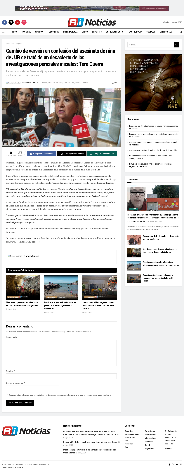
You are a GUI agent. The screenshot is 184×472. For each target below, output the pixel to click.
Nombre (10, 371)
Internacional (70, 32)
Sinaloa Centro (81, 83)
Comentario (12, 337)
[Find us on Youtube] (17, 22)
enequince (19, 467)
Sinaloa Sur (13, 297)
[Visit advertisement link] (92, 8)
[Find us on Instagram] (24, 22)
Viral (126, 447)
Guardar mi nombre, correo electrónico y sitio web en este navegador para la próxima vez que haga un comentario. (60, 395)
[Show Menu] (3, 32)
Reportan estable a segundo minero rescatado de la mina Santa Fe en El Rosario (98, 305)
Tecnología (129, 444)
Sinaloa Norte (170, 441)
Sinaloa (39, 32)
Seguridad (54, 32)
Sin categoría (17, 43)
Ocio (126, 441)
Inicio (15, 32)
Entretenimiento (114, 32)
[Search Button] (181, 32)
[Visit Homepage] (92, 22)
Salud (85, 32)
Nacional (26, 32)
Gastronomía (135, 32)
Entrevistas (166, 32)
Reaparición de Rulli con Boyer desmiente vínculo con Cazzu (90, 442)
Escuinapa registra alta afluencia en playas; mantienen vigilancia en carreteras (60, 305)
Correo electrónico (15, 383)
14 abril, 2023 (47, 83)
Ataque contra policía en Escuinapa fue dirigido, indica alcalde (153, 150)
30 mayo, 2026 (152, 221)
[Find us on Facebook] (4, 22)
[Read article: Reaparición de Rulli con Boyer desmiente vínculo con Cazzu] (134, 240)
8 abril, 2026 (11, 309)
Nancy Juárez (31, 83)
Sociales (150, 32)
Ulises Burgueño (138, 221)
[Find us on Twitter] (11, 22)
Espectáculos (130, 437)
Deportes (97, 32)
